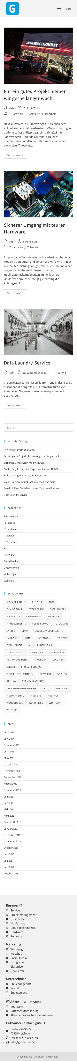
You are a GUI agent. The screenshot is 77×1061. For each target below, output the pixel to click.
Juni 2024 (9, 739)
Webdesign (10, 574)
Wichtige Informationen (23, 1001)
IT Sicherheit (48, 114)
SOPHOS (62, 674)
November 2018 (12, 841)
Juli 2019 (8, 796)
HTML (28, 638)
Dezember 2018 (12, 835)
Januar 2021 (10, 764)
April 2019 (9, 815)
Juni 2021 (9, 751)
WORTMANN (55, 702)
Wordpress (36, 702)
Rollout (41, 659)
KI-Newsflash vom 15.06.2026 (19, 450)
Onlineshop (56, 652)
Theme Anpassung (33, 681)
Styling (11, 681)
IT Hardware (16, 114)
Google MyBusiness (47, 630)
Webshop (9, 580)
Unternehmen (11, 567)
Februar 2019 (11, 822)
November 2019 (12, 790)
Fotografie (9, 523)
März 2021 (9, 758)
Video (46, 688)
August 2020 (10, 783)
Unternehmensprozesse (22, 688)
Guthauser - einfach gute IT (25, 1023)
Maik (11, 108)
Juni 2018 (9, 854)
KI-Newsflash (45, 645)
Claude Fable (15, 609)
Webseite (36, 695)
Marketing (13, 944)
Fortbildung (40, 623)
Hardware (13, 638)
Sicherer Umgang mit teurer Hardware (25, 475)
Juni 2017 (9, 867)
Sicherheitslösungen (20, 674)
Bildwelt (36, 602)
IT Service (32, 114)
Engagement (11, 516)
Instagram (44, 638)
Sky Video (9, 555)
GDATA (25, 630)
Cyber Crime (36, 609)
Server (11, 666)
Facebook (54, 616)
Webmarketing (15, 695)
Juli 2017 (8, 860)
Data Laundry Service (27, 362)
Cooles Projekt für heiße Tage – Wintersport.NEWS (31, 469)
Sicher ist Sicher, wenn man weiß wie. (24, 462)
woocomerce (15, 702)
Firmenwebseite (16, 623)
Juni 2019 (9, 803)
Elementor (13, 616)
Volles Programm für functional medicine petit (29, 482)
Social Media (11, 561)
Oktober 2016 (11, 873)
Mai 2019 (8, 809)
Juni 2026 (9, 732)
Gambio (11, 630)
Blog (51, 602)
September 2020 (12, 777)
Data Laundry (58, 609)
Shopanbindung (31, 666)
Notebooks (36, 652)
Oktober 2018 (11, 848)
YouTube (12, 710)
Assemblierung (16, 602)
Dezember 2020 (12, 771)
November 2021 (12, 745)
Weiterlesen (17, 154)
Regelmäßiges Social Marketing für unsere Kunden (31, 488)
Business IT (14, 905)
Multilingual (15, 652)
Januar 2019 (10, 828)
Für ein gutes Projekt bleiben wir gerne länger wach (35, 94)
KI (5, 548)
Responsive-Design (18, 659)
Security (58, 659)
